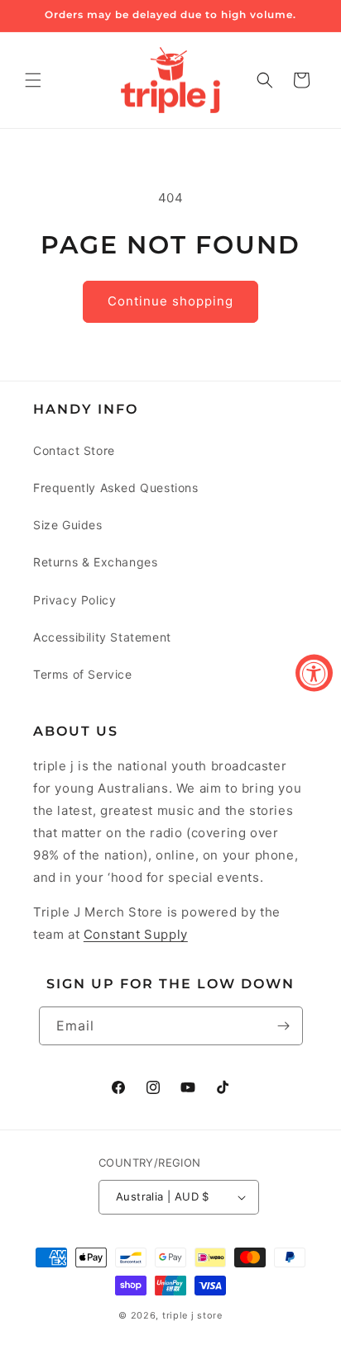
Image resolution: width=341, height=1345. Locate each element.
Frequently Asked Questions (116, 488)
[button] (33, 80)
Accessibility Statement (102, 637)
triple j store (192, 1315)
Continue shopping (170, 301)
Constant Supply (136, 934)
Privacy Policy (74, 600)
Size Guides (68, 525)
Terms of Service (82, 674)
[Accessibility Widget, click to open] (314, 672)
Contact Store (74, 450)
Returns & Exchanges (95, 562)
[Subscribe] (284, 1025)
